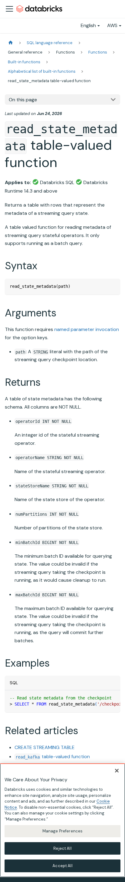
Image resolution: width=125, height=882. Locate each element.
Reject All (62, 848)
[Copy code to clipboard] (113, 286)
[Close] (116, 770)
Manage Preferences (62, 831)
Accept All (62, 865)
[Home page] (10, 42)
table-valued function (52, 756)
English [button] (88, 25)
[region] (62, 820)
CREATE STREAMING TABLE (45, 747)
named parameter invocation (86, 329)
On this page (23, 99)
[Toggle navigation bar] (9, 8)
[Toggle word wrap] (101, 698)
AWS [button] (112, 25)
